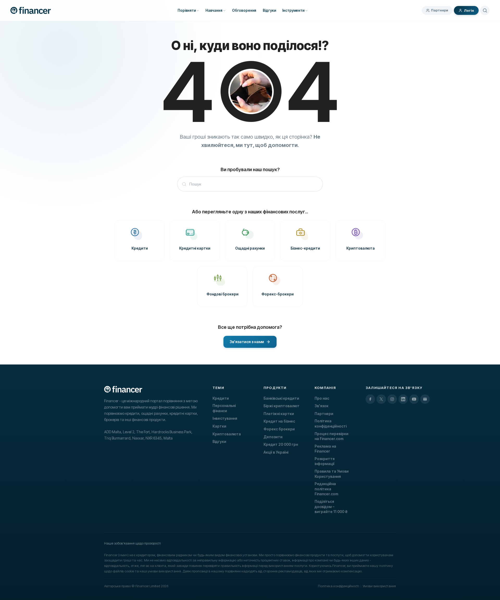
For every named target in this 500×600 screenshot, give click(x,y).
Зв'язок (321, 406)
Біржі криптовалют (281, 406)
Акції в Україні (276, 452)
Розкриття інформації (325, 461)
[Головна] (30, 10)
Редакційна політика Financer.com (326, 488)
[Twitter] (381, 399)
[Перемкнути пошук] (485, 10)
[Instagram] (392, 399)
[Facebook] (370, 399)
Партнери (439, 10)
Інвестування (225, 418)
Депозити (273, 437)
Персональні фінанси (224, 408)
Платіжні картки (279, 413)
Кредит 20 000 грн (281, 444)
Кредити (221, 398)
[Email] (425, 399)
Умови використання (379, 586)
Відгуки (219, 441)
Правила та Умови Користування (332, 474)
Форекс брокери (279, 429)
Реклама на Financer (325, 449)
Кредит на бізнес (279, 421)
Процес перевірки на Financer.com (331, 436)
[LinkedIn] (403, 399)
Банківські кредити (281, 398)
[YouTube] (414, 399)
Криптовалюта (227, 434)
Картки (219, 426)
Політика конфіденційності (331, 423)
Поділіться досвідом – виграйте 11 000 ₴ (331, 506)
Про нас (322, 398)
